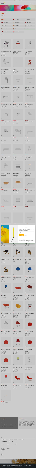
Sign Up (22, 235)
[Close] (34, 226)
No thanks (25, 235)
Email (20, 232)
